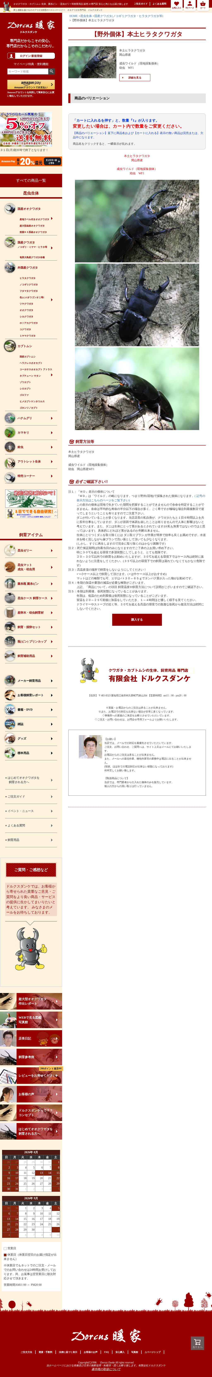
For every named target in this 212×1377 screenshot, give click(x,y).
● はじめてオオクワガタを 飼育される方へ (22, 780)
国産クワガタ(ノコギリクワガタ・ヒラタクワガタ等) (128, 16)
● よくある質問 (15, 825)
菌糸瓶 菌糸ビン (28, 583)
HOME (73, 16)
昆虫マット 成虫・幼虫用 (26, 567)
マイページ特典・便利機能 (31, 64)
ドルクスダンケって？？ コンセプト (36, 1113)
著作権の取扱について (106, 1369)
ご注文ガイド (141, 3)
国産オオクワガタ (29, 208)
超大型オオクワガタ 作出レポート (33, 1001)
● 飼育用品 (12, 839)
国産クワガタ (32, 244)
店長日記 (25, 1038)
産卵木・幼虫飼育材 (31, 612)
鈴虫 (20, 447)
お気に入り (176, 8)
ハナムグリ (25, 418)
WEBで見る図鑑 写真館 (30, 1020)
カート (203, 8)
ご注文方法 (26, 1352)
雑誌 (20, 724)
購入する (137, 619)
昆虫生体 (31, 193)
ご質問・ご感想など (31, 870)
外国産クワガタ (28, 267)
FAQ (106, 1352)
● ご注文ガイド (15, 796)
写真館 (134, 1352)
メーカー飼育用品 (29, 680)
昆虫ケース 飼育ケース (32, 598)
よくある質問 (159, 3)
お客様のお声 (91, 1352)
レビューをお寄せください (40, 1072)
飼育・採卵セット (29, 627)
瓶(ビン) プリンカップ (32, 641)
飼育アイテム (31, 535)
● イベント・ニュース (19, 811)
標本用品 (23, 753)
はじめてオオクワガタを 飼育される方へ (36, 1131)
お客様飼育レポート (31, 695)
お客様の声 (26, 1094)
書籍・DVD (25, 709)
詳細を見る (135, 77)
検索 (51, 71)
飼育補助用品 (26, 656)
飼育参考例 (26, 1057)
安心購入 (120, 1352)
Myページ (190, 8)
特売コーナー (26, 476)
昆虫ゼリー (25, 550)
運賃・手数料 (45, 1352)
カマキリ (23, 432)
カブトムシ (25, 346)
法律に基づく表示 (68, 1352)
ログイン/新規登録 (31, 55)
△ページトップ (153, 1352)
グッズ (22, 738)
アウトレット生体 (29, 461)
